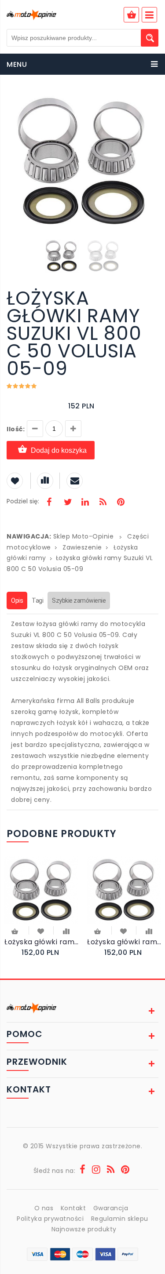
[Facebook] (49, 503)
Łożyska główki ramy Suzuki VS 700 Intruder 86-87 (41, 942)
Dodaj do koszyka (59, 450)
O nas (44, 1208)
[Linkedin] (85, 503)
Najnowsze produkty (84, 1229)
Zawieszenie (82, 547)
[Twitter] (67, 503)
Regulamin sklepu (119, 1218)
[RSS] (103, 503)
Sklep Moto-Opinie (83, 536)
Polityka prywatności (50, 1218)
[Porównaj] (66, 930)
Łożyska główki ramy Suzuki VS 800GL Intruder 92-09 (124, 942)
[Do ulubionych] (41, 930)
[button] (150, 100)
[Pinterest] (120, 503)
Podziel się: (23, 501)
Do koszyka (15, 932)
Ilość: (16, 429)
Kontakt (73, 1208)
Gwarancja (110, 1208)
